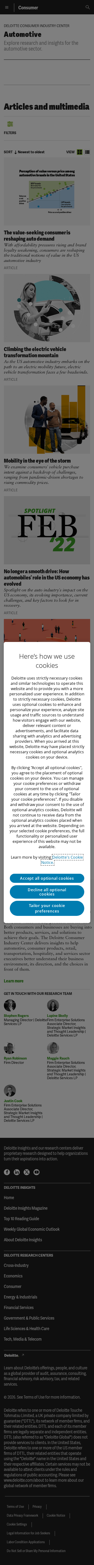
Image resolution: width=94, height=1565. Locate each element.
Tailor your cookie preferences (47, 908)
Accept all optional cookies (47, 878)
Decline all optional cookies (47, 892)
